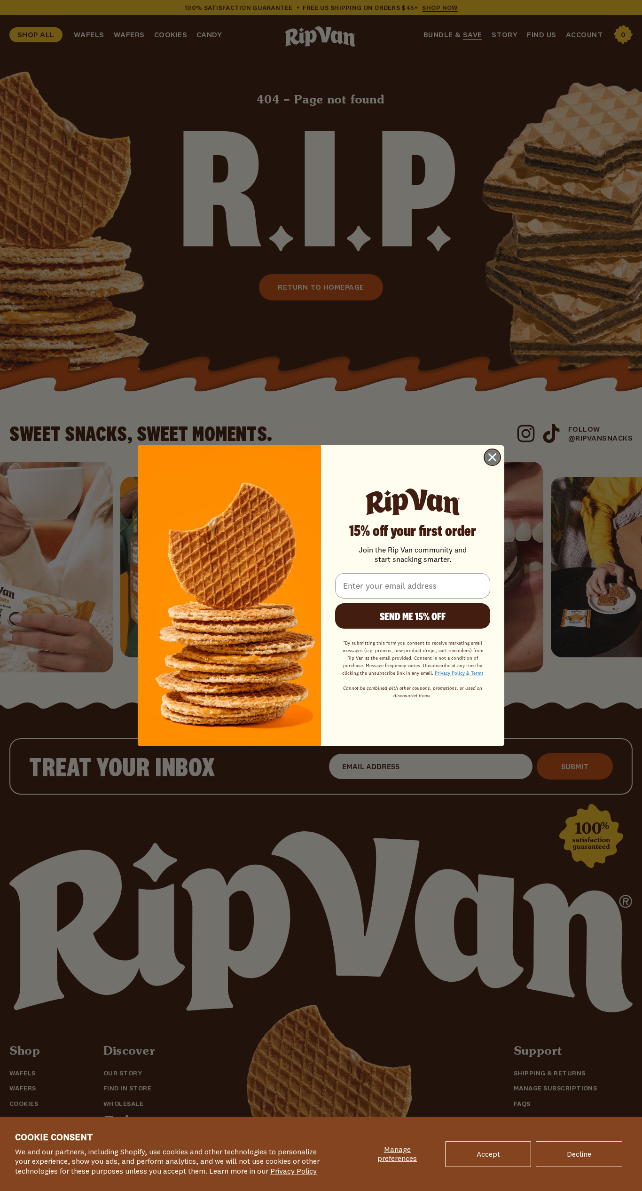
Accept (488, 1154)
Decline (579, 1154)
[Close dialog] (492, 457)
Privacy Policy (293, 1170)
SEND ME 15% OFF (413, 615)
